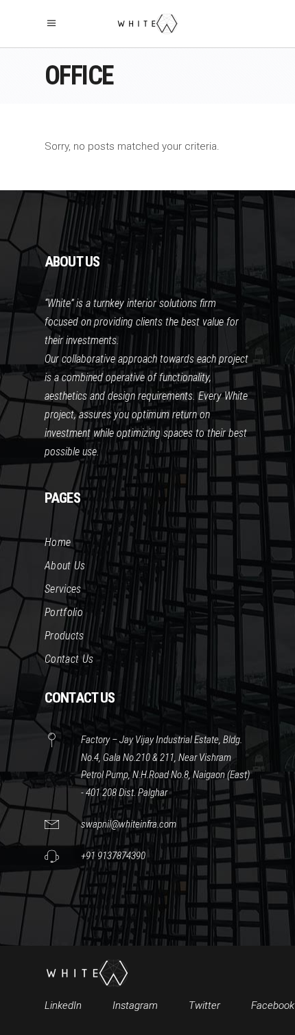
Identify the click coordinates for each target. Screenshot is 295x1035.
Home (58, 542)
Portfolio (64, 612)
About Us (65, 565)
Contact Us (69, 659)
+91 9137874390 (113, 856)
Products (64, 635)
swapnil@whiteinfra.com (128, 824)
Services (63, 588)
